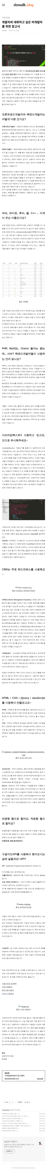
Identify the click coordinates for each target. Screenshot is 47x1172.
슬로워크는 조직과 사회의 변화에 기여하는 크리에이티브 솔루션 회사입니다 (19, 1146)
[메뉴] (3, 5)
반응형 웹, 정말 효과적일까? (9, 1128)
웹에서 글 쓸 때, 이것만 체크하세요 (11, 1118)
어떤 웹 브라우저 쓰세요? (9, 1131)
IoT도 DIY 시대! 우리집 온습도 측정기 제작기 (14, 1123)
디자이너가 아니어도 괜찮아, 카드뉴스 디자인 (14, 1116)
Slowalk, (19, 1168)
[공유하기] (9, 1102)
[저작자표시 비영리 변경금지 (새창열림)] (27, 1102)
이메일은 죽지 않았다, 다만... (9, 1114)
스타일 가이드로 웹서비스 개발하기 (11, 1121)
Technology (5, 1110)
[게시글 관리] (12, 1102)
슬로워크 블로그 (11, 1141)
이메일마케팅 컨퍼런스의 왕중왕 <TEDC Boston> (15, 1126)
